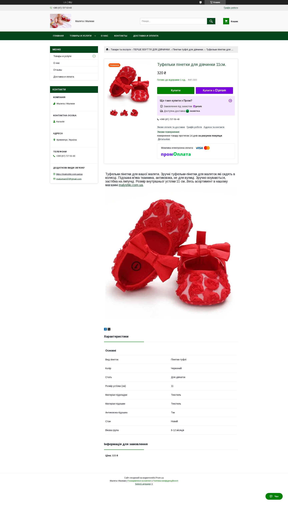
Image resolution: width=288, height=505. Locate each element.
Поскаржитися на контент (139, 481)
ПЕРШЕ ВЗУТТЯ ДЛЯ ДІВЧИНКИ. (151, 49)
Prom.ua (160, 478)
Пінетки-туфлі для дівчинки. (188, 49)
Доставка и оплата (145, 35)
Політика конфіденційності (165, 481)
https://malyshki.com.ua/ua (69, 174)
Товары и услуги (81, 35)
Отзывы (57, 69)
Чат (276, 496)
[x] (109, 329)
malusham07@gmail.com (69, 179)
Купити (175, 90)
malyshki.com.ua (131, 185)
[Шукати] (211, 21)
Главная (58, 35)
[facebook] (105, 329)
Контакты (120, 35)
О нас (104, 35)
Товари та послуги (121, 49)
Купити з (208, 90)
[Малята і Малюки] (60, 27)
